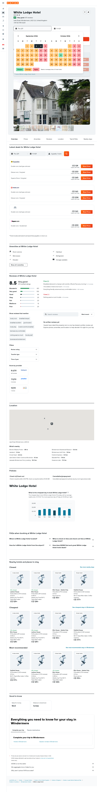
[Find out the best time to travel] (3, 34)
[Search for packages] (3, 20)
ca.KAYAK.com (13, 780)
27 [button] (18, 64)
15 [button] (27, 55)
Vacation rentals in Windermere (48, 741)
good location (27, 322)
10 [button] (36, 51)
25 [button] (41, 60)
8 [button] (27, 51)
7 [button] (22, 51)
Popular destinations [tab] (33, 730)
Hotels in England (56, 780)
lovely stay (13, 327)
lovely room (13, 318)
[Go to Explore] (3, 26)
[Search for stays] (3, 13)
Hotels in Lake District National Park (72, 780)
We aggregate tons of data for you (22, 767)
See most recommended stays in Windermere (80, 647)
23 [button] (32, 60)
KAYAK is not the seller (18, 764)
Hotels (20, 780)
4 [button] (40, 46)
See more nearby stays (87, 567)
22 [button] (27, 60)
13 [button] (18, 55)
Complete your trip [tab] (18, 730)
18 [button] (41, 55)
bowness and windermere (17, 339)
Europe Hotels (28, 780)
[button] (3, 3)
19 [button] (45, 55)
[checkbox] (18, 372)
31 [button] (79, 64)
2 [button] (31, 46)
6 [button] (18, 51)
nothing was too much (16, 335)
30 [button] (32, 64)
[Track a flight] (3, 30)
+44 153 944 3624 (19, 23)
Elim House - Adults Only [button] (60, 590)
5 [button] (45, 46)
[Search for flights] (3, 9)
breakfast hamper (24, 318)
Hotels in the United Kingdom (41, 780)
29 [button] (27, 64)
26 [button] (45, 60)
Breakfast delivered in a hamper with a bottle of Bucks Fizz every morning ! (68, 284)
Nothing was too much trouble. (55, 297)
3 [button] (36, 46)
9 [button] (31, 51)
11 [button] (40, 51)
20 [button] (18, 60)
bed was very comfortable (17, 331)
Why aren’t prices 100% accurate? (22, 770)
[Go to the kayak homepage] (13, 3)
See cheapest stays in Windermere (83, 607)
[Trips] (3, 39)
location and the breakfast (26, 327)
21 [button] (22, 60)
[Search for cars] (3, 17)
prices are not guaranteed (47, 758)
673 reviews (29, 18)
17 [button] (36, 55)
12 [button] (45, 51)
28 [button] (22, 64)
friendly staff (28, 335)
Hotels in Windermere (20, 741)
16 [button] (31, 55)
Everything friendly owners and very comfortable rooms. (63, 289)
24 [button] (36, 60)
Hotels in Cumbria (14, 782)
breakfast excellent (15, 322)
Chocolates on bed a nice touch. (56, 286)
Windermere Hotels (26, 782)
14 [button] (22, 55)
